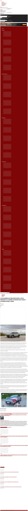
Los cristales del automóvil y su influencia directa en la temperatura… (12, 178)
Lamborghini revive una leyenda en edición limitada (10, 159)
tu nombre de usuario (9, 8)
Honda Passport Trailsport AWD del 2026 (7, 114)
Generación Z (4, 193)
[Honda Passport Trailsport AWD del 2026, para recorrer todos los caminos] (7, 113)
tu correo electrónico (9, 12)
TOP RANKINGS (4, 205)
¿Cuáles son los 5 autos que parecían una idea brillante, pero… (11, 247)
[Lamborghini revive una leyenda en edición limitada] (7, 157)
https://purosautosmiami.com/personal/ (4, 420)
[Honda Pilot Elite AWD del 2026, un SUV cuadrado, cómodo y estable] (7, 80)
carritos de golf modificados (6, 124)
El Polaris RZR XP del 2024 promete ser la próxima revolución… (11, 282)
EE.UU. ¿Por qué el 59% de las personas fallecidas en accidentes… (11, 134)
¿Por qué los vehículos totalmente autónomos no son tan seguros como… (13, 203)
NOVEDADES (3, 3)
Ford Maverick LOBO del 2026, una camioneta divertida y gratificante (12, 107)
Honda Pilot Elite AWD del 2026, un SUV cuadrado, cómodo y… (11, 82)
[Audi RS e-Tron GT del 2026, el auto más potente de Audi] (7, 88)
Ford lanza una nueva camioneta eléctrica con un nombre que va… (12, 151)
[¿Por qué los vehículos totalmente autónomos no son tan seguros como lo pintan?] (7, 201)
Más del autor (9, 427)
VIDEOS (3, 5)
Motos (1, 434)
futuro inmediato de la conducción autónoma (8, 185)
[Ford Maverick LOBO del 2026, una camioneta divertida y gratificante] (7, 105)
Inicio (1, 293)
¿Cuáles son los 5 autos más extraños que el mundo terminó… (11, 230)
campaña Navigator (5, 289)
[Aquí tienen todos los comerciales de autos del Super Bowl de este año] (7, 263)
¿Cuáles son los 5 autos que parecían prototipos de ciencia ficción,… (12, 55)
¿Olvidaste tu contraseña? (3, 10)
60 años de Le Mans (5, 141)
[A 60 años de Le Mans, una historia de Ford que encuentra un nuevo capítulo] (7, 140)
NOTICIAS (3, 2)
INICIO (3, 28)
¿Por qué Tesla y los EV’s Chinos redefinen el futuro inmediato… (11, 186)
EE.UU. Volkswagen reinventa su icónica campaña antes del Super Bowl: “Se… (13, 257)
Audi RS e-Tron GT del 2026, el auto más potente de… (10, 90)
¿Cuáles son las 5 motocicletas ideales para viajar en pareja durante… (12, 38)
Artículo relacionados (3, 427)
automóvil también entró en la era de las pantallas (9, 168)
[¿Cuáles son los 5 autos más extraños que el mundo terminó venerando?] (7, 228)
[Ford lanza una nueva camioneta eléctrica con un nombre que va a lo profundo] (7, 149)
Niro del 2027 (4, 70)
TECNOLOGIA (4, 4)
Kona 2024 (3, 293)
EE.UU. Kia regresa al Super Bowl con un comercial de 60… (10, 274)
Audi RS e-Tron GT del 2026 (6, 89)
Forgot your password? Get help (4, 18)
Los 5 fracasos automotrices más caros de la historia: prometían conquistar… (14, 63)
